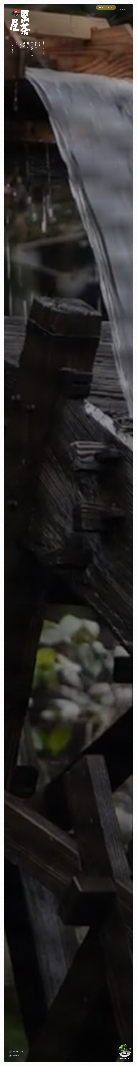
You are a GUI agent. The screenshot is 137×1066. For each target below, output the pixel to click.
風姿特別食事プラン (43, 45)
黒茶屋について (28, 45)
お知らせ (16, 44)
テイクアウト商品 (32, 47)
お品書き (40, 43)
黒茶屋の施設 (24, 42)
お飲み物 (36, 43)
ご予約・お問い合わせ (13, 46)
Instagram (16, 1055)
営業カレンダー (18, 1051)
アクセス (20, 45)
